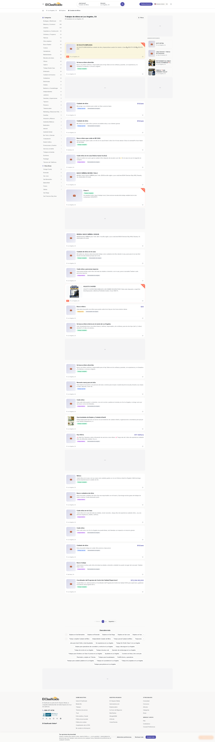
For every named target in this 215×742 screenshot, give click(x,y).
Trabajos (78, 707)
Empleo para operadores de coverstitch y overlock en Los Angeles (94, 646)
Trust (77, 713)
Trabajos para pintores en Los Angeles (105, 664)
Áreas (144, 713)
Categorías (146, 710)
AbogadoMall (113, 716)
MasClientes (113, 713)
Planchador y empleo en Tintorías (86, 657)
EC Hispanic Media (115, 701)
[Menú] (43, 4)
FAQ (144, 720)
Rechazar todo (139, 737)
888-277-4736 (49, 710)
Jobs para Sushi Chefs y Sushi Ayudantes (81, 643)
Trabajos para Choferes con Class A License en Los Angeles (85, 653)
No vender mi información (83, 728)
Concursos (146, 704)
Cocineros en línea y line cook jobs (132, 653)
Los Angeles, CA (52, 10)
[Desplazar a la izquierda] (66, 634)
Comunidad (146, 701)
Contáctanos (146, 724)
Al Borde (112, 719)
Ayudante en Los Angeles (112, 653)
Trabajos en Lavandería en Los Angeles (108, 660)
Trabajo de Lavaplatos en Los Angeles (132, 660)
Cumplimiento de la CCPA (83, 725)
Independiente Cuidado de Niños (101, 639)
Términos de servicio (82, 710)
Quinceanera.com (114, 704)
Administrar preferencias (124, 737)
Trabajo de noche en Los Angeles (83, 650)
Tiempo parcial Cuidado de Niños (123, 639)
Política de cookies (81, 722)
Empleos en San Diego (108, 634)
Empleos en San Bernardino (77, 634)
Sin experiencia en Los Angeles (104, 643)
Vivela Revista (113, 722)
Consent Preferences (149, 727)
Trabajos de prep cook (102, 650)
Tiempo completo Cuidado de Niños (79, 639)
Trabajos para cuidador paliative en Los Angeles (80, 660)
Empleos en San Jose (124, 634)
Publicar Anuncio (146, 4)
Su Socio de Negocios (116, 710)
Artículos (145, 707)
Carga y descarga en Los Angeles (125, 646)
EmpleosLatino (113, 707)
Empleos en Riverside (94, 634)
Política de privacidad (82, 719)
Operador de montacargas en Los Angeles (124, 650)
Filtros (142, 17)
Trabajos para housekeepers (106, 657)
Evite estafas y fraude (82, 716)
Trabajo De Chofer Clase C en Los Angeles (128, 643)
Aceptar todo (151, 737)
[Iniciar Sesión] (171, 4)
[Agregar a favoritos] (143, 57)
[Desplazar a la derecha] (143, 634)
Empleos (63, 10)
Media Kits (79, 704)
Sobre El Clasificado (81, 701)
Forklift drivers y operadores (125, 657)
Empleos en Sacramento (139, 634)
